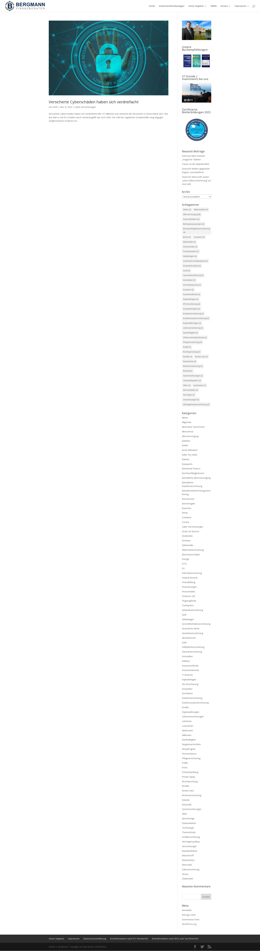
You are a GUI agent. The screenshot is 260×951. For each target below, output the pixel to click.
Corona (185, 522)
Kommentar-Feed (190, 919)
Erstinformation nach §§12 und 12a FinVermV (175, 938)
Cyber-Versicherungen (85, 107)
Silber (186, 385)
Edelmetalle (189, 242)
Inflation (186, 661)
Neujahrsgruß (188, 749)
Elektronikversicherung (193, 549)
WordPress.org (189, 924)
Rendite (187, 356)
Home (152, 6)
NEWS (214, 6)
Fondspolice (188, 605)
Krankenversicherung (193, 313)
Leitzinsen (187, 721)
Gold (186, 270)
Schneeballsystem (192, 380)
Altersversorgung (191, 214)
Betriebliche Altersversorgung (196, 477)
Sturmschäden (190, 390)
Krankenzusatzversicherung (196, 318)
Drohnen (186, 540)
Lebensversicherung (193, 328)
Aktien (187, 209)
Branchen (186, 508)
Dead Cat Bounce (190, 531)
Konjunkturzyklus (191, 309)
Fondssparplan (191, 251)
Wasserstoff (188, 855)
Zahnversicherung (190, 869)
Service (224, 6)
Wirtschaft (187, 864)
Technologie (188, 827)
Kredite (185, 707)
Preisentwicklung (190, 772)
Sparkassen (199, 385)
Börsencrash (188, 498)
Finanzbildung (188, 582)
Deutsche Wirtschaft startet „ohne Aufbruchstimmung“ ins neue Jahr (196, 180)
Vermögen (189, 395)
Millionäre (186, 735)
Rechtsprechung (190, 781)
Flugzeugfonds (189, 600)
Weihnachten (188, 860)
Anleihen (186, 440)
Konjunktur (187, 688)
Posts (184, 767)
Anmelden (187, 910)
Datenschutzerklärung (94, 938)
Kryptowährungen (192, 323)
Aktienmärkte (201, 209)
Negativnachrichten (191, 744)
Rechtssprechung (191, 352)
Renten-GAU (188, 790)
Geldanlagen (190, 256)
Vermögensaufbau (191, 841)
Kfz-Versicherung (191, 304)
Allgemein (186, 422)
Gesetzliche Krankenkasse (195, 261)
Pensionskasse (189, 753)
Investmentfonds (191, 294)
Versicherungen (191, 399)
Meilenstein (187, 730)
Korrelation (187, 693)
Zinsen (185, 874)
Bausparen (187, 464)
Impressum (240, 6)
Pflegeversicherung (192, 342)
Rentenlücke (189, 361)
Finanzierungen (189, 586)
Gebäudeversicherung (192, 610)
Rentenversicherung (193, 366)
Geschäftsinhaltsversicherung (196, 623)
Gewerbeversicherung (192, 633)
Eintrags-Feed (188, 914)
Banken (185, 459)
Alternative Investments (193, 426)
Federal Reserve (190, 577)
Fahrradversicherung (192, 573)
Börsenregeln (188, 503)
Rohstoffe (187, 804)
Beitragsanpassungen (193, 224)
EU (183, 568)
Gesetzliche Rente (192, 266)
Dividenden (187, 535)
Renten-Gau (201, 356)
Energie (185, 559)
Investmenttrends (190, 670)
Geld (184, 614)
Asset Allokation (191, 219)
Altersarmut (187, 431)
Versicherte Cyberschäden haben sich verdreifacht (94, 102)
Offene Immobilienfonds (195, 337)
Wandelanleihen (189, 850)
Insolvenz (188, 289)
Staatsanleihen (189, 823)
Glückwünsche (189, 637)
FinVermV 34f (188, 596)
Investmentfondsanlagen (171, 6)
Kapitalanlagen (190, 299)
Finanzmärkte (190, 246)
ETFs (184, 563)
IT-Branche (187, 674)
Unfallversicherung (191, 837)
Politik (187, 347)
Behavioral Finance (191, 468)
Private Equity (188, 776)
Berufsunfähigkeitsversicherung (196, 230)
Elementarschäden (191, 554)
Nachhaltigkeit (190, 332)
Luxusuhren (187, 725)
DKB (55, 107)
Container (199, 237)
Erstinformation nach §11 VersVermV (129, 938)
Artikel (185, 445)
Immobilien (189, 280)
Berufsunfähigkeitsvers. (193, 473)
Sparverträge (188, 818)
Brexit (187, 237)
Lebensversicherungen (193, 716)
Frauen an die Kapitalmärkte (195, 164)
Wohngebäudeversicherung (196, 404)
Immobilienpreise (192, 285)
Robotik (187, 371)
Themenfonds (189, 832)
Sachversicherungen (193, 375)
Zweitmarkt (187, 878)
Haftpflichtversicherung (193, 647)
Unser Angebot (196, 6)
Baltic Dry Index (189, 454)
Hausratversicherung (193, 275)
